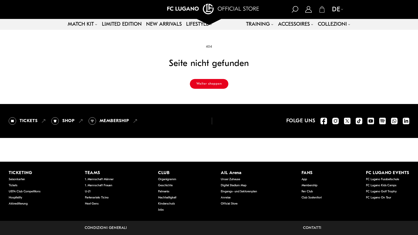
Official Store (229, 203)
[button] (295, 9)
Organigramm (167, 179)
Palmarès (163, 191)
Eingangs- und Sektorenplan (239, 191)
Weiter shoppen (209, 84)
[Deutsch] (335, 10)
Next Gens (92, 203)
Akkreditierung (18, 203)
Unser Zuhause (230, 179)
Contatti (312, 228)
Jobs (160, 210)
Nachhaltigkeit (167, 197)
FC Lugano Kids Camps (381, 185)
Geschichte (165, 185)
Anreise (226, 197)
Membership (310, 185)
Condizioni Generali (106, 228)
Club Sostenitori (312, 197)
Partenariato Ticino (97, 197)
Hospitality (15, 197)
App (304, 179)
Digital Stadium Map (233, 185)
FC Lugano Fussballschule (382, 179)
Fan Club (307, 191)
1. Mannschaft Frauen (98, 185)
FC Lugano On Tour (378, 197)
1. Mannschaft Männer (99, 179)
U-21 (87, 191)
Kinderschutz (166, 203)
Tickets (13, 185)
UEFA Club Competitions (24, 191)
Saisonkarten (17, 179)
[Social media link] (323, 121)
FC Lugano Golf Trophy (381, 191)
